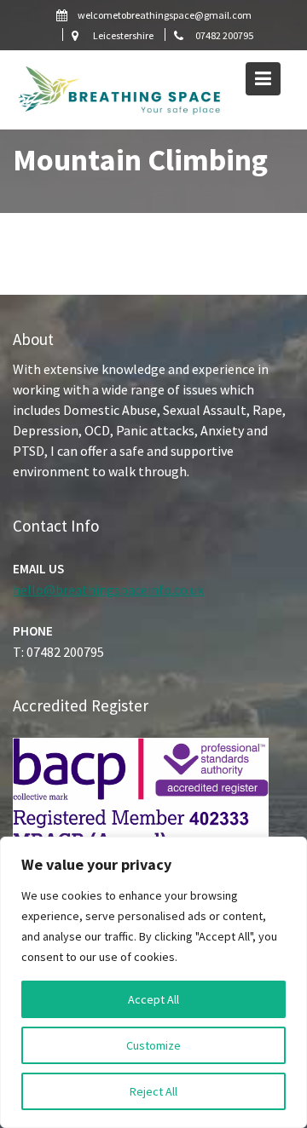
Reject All (153, 1091)
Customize (153, 1045)
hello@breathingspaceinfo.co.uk (108, 588)
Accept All (153, 999)
